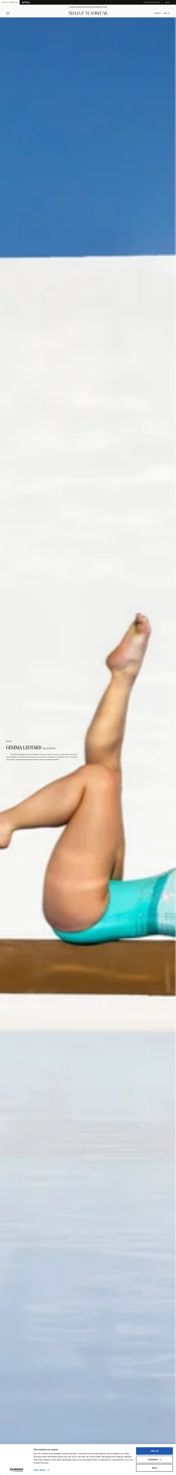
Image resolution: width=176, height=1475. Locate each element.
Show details (39, 1470)
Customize (153, 1459)
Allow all (154, 1451)
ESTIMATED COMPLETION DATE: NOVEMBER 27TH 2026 (88, 7)
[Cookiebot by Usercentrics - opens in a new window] (16, 1470)
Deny (154, 1468)
